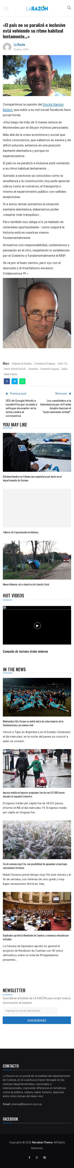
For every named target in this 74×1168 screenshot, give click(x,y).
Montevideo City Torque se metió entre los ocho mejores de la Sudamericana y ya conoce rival (33, 723)
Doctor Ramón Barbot (14, 369)
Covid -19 (62, 363)
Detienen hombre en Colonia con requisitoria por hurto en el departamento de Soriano (32, 478)
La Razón (19, 44)
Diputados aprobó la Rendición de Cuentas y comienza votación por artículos (36, 937)
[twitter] (15, 381)
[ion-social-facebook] (29, 1157)
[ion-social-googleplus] (37, 1157)
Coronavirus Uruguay (44, 363)
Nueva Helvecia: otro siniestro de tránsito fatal (26, 584)
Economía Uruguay (49, 369)
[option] (37, 630)
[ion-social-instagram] (44, 1157)
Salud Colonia (10, 374)
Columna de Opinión (21, 363)
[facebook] (7, 381)
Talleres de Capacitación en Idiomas (20, 532)
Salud (64, 369)
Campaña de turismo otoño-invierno (25, 651)
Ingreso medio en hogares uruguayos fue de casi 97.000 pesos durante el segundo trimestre (34, 794)
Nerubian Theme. (42, 1142)
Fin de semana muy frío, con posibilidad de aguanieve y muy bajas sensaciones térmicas (35, 866)
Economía (33, 369)
